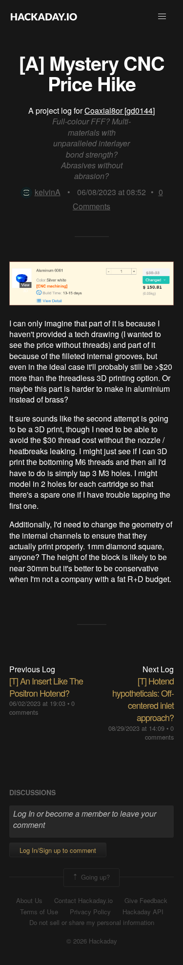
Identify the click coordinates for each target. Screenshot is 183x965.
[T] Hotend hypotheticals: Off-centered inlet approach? (143, 699)
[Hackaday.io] (43, 16)
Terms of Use (39, 911)
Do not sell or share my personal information (91, 922)
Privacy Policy (90, 911)
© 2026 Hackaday (91, 941)
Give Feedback (145, 900)
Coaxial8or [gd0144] (119, 110)
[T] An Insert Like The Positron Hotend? (46, 686)
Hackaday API (142, 911)
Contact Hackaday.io (83, 900)
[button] (162, 16)
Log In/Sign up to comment (58, 850)
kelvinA (48, 192)
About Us (29, 900)
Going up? (94, 876)
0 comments (159, 733)
